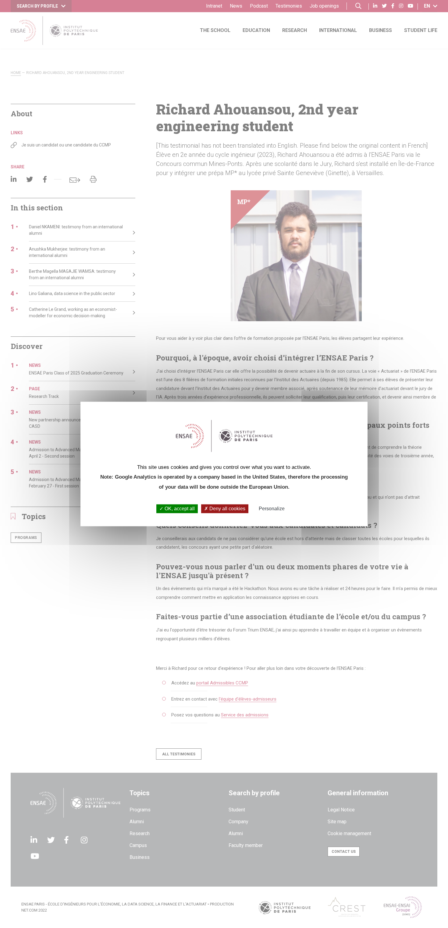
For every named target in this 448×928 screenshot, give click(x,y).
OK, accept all (179, 508)
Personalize (272, 508)
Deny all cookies (226, 508)
